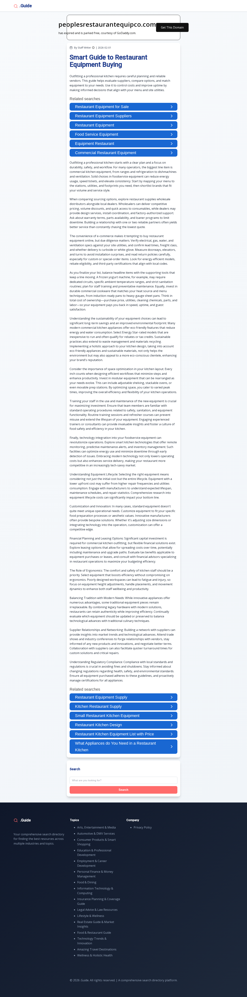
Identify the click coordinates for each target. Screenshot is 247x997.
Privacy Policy (143, 827)
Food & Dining (86, 882)
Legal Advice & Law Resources (97, 910)
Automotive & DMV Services (96, 834)
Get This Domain (172, 27)
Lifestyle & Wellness (90, 916)
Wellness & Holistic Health (94, 955)
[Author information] (93, 47)
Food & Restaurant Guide (94, 933)
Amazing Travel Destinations (96, 949)
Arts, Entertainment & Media (96, 827)
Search (123, 789)
